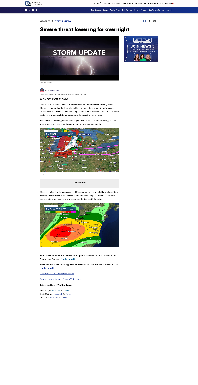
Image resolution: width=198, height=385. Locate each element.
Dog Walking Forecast (156, 10)
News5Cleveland (26, 10)
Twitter (66, 290)
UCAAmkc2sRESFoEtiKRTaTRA (33, 10)
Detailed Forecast (140, 10)
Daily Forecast (127, 10)
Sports (138, 3)
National (117, 3)
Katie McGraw (53, 90)
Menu (97, 3)
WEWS (30, 10)
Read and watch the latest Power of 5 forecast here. (62, 279)
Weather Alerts (115, 10)
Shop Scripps (151, 3)
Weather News (63, 21)
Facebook (56, 290)
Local (107, 3)
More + (169, 10)
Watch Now (166, 3)
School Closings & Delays (99, 10)
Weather (128, 3)
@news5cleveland (37, 10)
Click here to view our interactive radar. (57, 273)
